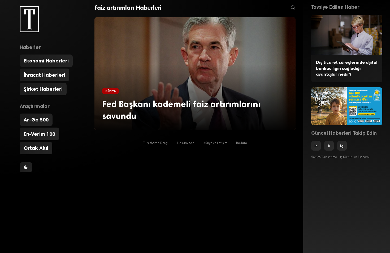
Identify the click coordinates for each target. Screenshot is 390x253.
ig (342, 146)
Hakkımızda (185, 143)
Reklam (241, 143)
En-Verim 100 (39, 134)
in (316, 146)
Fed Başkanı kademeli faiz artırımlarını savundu (181, 110)
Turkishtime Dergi (155, 143)
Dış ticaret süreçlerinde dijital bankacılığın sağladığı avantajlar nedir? (346, 68)
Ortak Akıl (36, 148)
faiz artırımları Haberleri (128, 7)
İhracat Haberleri (44, 75)
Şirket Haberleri (43, 89)
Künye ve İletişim (215, 143)
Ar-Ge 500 (36, 120)
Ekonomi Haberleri (46, 61)
